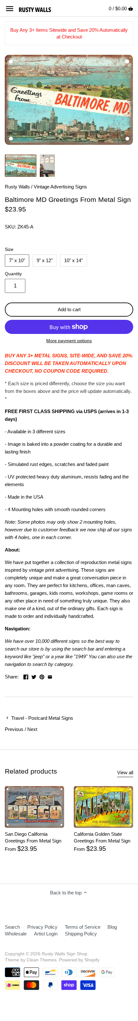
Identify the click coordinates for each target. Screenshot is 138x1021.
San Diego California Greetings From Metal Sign (33, 837)
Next (32, 729)
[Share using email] (49, 676)
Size (9, 249)
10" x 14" (73, 260)
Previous (14, 729)
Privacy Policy (42, 927)
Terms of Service (82, 927)
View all (125, 772)
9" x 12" (45, 260)
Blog (112, 927)
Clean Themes (41, 960)
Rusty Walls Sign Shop (64, 953)
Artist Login (45, 933)
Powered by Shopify (79, 960)
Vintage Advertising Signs (60, 186)
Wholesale (16, 933)
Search (12, 927)
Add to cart (69, 309)
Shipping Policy (81, 933)
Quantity (13, 273)
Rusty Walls (17, 186)
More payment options (69, 340)
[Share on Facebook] (25, 676)
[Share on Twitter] (33, 676)
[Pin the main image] (41, 676)
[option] (21, 165)
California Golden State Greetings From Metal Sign (102, 837)
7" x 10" (17, 260)
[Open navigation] (9, 8)
